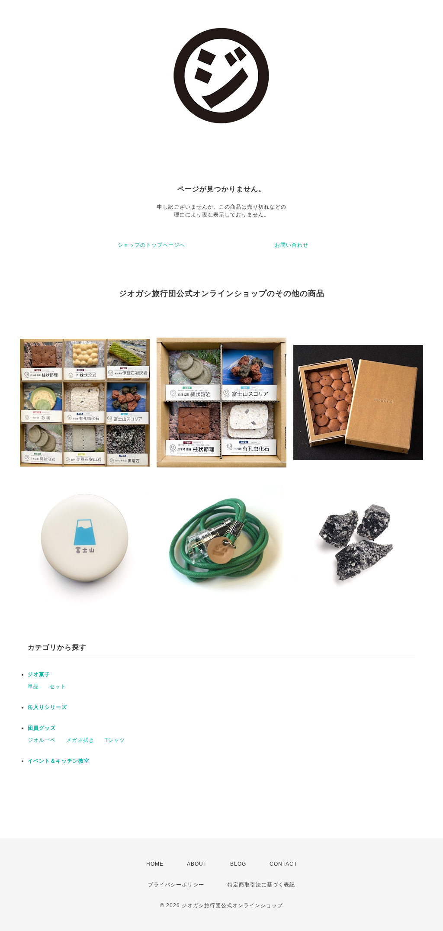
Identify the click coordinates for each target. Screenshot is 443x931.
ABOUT (197, 864)
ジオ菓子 (39, 674)
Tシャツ (115, 740)
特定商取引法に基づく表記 (261, 885)
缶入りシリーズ (47, 707)
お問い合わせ (291, 245)
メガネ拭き (80, 740)
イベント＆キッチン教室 (59, 761)
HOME (155, 864)
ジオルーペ (42, 740)
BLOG (238, 864)
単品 (33, 686)
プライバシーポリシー (176, 885)
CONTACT (283, 864)
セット (57, 686)
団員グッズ (42, 728)
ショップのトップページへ (151, 245)
